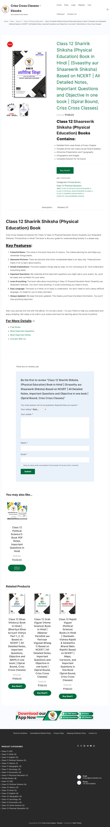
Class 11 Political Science (12, 760)
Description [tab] (47, 207)
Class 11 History (8, 763)
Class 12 (5, 781)
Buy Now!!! (65, 170)
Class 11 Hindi (7, 754)
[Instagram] (84, 746)
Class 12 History (8, 787)
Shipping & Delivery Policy (76, 733)
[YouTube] (91, 746)
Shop (66, 5)
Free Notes (15, 327)
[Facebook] (78, 746)
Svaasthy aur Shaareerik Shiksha (70, 196)
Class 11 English (8, 757)
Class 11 (5, 751)
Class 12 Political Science (12, 784)
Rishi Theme (77, 823)
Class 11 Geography (10, 766)
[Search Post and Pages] (107, 9)
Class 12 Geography (10, 796)
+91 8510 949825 (89, 784)
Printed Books (74, 182)
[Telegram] (87, 746)
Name (24, 443)
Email (24, 454)
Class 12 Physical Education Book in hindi (74, 191)
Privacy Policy (59, 733)
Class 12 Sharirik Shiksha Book (69, 193)
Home (59, 5)
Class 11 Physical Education (13, 775)
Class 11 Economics (10, 772)
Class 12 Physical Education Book (75, 188)
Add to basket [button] (17, 568)
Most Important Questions (22, 331)
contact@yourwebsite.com (92, 778)
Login (73, 5)
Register (81, 5)
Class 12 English (8, 793)
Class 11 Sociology (10, 769)
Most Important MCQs (20, 335)
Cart (89, 5)
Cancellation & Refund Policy (40, 733)
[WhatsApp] (94, 746)
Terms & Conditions (20, 733)
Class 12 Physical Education (69, 186)
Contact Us (71, 14)
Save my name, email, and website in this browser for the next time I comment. (51, 465)
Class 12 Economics (10, 802)
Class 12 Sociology (10, 799)
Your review (27, 414)
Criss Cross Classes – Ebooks (52, 823)
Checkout (61, 14)
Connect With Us (18, 339)
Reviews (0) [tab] (62, 207)
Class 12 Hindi (8, 790)
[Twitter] (81, 746)
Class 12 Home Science (11, 805)
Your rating (26, 409)
